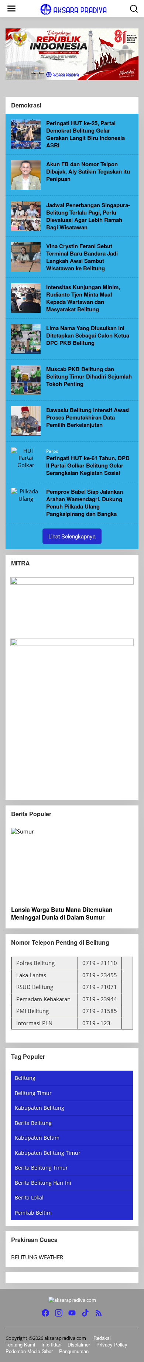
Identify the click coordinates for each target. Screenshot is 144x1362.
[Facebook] (45, 1313)
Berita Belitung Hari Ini (43, 1182)
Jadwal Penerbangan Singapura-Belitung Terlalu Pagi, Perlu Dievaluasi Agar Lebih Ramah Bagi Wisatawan (88, 216)
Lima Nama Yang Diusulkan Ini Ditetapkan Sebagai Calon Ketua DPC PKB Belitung (87, 335)
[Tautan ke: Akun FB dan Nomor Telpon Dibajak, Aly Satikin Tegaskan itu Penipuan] (26, 174)
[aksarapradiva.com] (73, 9)
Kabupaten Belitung (39, 1107)
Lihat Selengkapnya (72, 536)
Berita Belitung (33, 1122)
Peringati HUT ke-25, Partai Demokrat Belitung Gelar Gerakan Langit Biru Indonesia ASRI (85, 134)
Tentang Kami (20, 1344)
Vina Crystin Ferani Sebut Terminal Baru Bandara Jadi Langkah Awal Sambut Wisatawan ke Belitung (82, 257)
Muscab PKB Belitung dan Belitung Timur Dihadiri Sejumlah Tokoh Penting (89, 376)
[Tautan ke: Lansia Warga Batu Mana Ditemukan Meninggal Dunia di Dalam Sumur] (72, 864)
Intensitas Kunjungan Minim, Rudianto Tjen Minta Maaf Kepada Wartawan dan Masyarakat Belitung (83, 298)
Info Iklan (51, 1344)
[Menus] (11, 8)
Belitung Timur (33, 1092)
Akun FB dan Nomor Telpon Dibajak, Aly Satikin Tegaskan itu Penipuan (88, 171)
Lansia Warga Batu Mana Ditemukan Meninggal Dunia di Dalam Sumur (62, 913)
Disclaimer (79, 1344)
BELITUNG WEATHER (37, 1257)
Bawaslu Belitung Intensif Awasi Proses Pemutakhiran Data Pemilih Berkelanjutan (88, 417)
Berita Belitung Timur (41, 1167)
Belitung (25, 1077)
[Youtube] (72, 1313)
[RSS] (98, 1313)
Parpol (52, 451)
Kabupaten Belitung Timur (47, 1152)
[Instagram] (59, 1313)
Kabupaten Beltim (37, 1137)
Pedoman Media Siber (29, 1351)
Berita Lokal (29, 1197)
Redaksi (102, 1337)
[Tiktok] (85, 1313)
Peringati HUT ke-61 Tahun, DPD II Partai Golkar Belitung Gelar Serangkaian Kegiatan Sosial (88, 465)
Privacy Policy (111, 1344)
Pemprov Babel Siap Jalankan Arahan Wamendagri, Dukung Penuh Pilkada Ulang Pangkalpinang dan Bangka (84, 502)
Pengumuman (74, 1351)
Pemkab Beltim (33, 1212)
